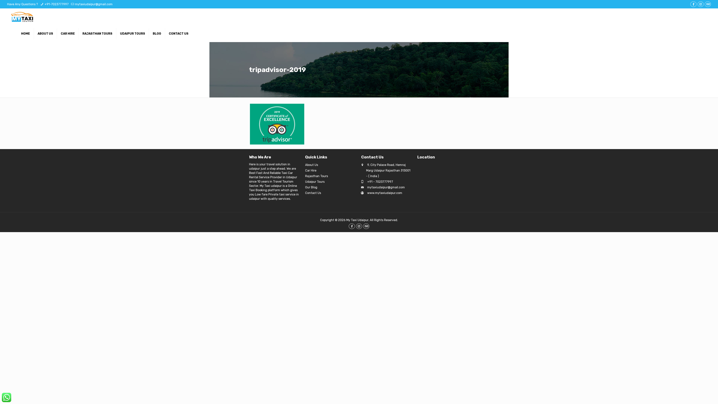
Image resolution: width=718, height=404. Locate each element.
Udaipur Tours (315, 181)
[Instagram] (701, 4)
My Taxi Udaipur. (357, 220)
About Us (311, 165)
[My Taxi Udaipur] (22, 16)
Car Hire (310, 170)
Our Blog (311, 187)
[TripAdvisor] (708, 4)
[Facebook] (693, 4)
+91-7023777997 (57, 4)
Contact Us (313, 193)
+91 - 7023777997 (379, 181)
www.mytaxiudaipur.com (384, 193)
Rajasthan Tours (316, 176)
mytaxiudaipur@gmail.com (94, 4)
